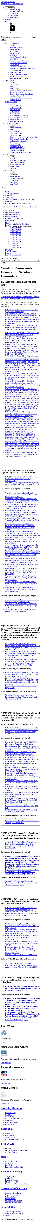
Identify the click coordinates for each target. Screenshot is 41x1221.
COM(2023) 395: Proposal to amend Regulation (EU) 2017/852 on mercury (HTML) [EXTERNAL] (22, 479)
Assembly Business (12, 43)
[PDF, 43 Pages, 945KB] (22, 760)
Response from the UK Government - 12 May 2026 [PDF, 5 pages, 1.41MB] (21, 810)
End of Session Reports (13, 255)
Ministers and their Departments (21, 98)
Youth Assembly (15, 135)
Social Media (14, 112)
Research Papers (11, 216)
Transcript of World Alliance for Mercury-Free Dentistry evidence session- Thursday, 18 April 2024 (21, 605)
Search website (6, 37)
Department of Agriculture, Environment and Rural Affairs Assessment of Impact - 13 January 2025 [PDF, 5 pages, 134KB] (22, 872)
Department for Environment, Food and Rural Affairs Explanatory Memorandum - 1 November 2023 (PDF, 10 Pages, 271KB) (22, 500)
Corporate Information (17, 162)
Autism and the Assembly (18, 141)
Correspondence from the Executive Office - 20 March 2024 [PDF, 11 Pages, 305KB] (21, 569)
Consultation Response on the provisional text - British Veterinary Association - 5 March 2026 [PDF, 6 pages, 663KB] (21, 800)
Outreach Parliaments (17, 150)
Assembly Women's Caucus (19, 78)
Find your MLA (10, 1148)
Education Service (16, 133)
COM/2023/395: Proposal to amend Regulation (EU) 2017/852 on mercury (21, 311)
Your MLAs (9, 80)
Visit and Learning (11, 123)
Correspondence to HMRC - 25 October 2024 (21, 955)
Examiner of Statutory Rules (15, 1139)
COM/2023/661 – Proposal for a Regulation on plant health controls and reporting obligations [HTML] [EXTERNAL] (22, 988)
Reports (8, 253)
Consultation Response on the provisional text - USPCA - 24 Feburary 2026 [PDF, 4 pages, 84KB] (21, 782)
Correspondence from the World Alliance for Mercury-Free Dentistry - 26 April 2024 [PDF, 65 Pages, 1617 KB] (22, 578)
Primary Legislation (16, 11)
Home (7, 192)
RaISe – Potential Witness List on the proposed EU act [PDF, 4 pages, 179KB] (21, 914)
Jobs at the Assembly (17, 164)
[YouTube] (11, 24)
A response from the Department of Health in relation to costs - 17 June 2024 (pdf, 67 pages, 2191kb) (21, 583)
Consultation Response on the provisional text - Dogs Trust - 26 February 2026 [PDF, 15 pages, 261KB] (21, 788)
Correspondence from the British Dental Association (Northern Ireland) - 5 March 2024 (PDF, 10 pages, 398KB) (21, 495)
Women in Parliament (17, 149)
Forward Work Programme (14, 218)
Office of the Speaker (17, 70)
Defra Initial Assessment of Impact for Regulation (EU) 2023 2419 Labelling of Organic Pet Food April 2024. (22, 674)
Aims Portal (14, 17)
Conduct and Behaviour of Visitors (17, 1184)
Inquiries (8, 222)
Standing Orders (15, 72)
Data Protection (10, 1197)
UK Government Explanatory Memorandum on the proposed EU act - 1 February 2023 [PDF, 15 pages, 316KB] (22, 926)
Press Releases (15, 110)
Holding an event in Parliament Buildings (24, 137)
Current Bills (9, 1133)
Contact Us (5, 1104)
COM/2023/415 (15, 241)
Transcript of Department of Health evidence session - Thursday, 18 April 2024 (20, 610)
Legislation (13, 55)
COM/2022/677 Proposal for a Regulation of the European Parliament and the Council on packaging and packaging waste (22, 335)
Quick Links (10, 7)
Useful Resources (11, 251)
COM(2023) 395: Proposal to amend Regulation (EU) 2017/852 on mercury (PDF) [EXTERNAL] (22, 483)
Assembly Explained (17, 121)
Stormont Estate (15, 145)
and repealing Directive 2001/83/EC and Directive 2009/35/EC (21, 353)
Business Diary (15, 10)
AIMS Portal (14, 51)
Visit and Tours (10, 1176)
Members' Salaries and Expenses (21, 90)
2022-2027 (9, 197)
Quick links (9, 170)
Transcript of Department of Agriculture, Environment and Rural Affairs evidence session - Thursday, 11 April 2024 (22, 697)
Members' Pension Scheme (19, 96)
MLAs (12, 86)
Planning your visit (16, 143)
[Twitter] (12, 30)
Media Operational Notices (19, 115)
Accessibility (8, 1207)
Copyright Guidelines (12, 1195)
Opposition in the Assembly (19, 61)
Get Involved (14, 131)
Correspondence (11, 220)
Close (3, 188)
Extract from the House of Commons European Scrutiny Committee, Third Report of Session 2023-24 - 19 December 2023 (21, 506)
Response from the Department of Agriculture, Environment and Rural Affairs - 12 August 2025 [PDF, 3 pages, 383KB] (22, 769)
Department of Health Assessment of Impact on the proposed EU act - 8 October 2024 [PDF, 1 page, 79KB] (21, 937)
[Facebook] (11, 33)
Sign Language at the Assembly (20, 152)
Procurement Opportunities (14, 1203)
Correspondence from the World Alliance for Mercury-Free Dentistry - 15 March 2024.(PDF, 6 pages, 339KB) (22, 541)
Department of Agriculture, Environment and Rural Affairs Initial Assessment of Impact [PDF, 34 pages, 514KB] (22, 1008)
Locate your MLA (16, 88)
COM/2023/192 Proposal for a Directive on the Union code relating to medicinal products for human (21, 350)
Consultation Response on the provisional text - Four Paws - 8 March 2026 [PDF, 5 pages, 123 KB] (21, 806)
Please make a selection (9, 258)
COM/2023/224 (15, 234)
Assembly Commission (18, 160)
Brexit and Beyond (11, 1122)
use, (11, 352)
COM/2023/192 (15, 228)
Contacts (8, 19)
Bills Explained (10, 1135)
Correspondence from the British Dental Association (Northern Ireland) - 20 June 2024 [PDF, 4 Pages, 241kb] (21, 589)
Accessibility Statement (13, 1212)
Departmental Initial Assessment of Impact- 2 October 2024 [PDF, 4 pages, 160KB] (20, 753)
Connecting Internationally (19, 139)
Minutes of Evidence (12, 214)
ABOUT (8, 154)
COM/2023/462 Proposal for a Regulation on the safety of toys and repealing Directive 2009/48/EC (22, 399)
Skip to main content (8, 2)
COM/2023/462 (15, 245)
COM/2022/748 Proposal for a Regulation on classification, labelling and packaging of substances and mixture (21, 340)
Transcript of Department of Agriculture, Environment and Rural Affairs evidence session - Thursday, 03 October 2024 (22, 821)
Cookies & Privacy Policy (14, 1213)
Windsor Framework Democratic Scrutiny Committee (19, 207)
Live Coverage (15, 53)
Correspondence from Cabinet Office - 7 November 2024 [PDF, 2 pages (20, 1019)
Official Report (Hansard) (18, 63)
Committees (14, 15)
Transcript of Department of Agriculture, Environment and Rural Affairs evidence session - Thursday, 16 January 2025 (22, 883)
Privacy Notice (10, 1199)
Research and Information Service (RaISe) (24, 68)
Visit (11, 129)
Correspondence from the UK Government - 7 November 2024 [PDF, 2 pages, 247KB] (21, 756)
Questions (8, 1115)
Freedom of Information (13, 1201)
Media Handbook (16, 119)
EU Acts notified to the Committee (17, 224)
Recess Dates (14, 166)
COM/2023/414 (15, 239)
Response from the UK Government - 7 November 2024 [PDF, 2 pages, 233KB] (19, 948)
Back (12, 45)
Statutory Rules (10, 1137)
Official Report (15, 13)
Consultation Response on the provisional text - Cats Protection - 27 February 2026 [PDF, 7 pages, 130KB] (21, 794)
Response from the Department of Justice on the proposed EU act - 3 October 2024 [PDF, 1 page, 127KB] (22, 943)
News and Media (11, 102)
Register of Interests (16, 92)
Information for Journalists (19, 117)
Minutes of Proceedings (18, 76)
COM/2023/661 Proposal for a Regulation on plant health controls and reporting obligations (21, 345)
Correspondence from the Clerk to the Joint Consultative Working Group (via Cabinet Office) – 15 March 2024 (22, 520)
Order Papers (14, 65)
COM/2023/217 (15, 232)
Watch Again (9, 210)
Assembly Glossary (16, 147)
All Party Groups (15, 100)
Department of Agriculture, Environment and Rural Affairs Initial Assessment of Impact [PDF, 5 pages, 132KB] (22, 866)
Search (3, 1042)
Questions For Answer (17, 67)
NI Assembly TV (16, 108)
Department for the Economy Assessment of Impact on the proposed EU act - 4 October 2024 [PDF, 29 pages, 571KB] (22, 931)
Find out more (6, 1063)
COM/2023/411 (15, 237)
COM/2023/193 (15, 230)
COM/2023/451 (15, 243)
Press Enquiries (15, 114)
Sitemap (8, 1215)
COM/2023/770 (15, 247)
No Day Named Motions (18, 74)
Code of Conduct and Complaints (21, 94)
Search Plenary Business (18, 57)
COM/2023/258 (15, 236)
